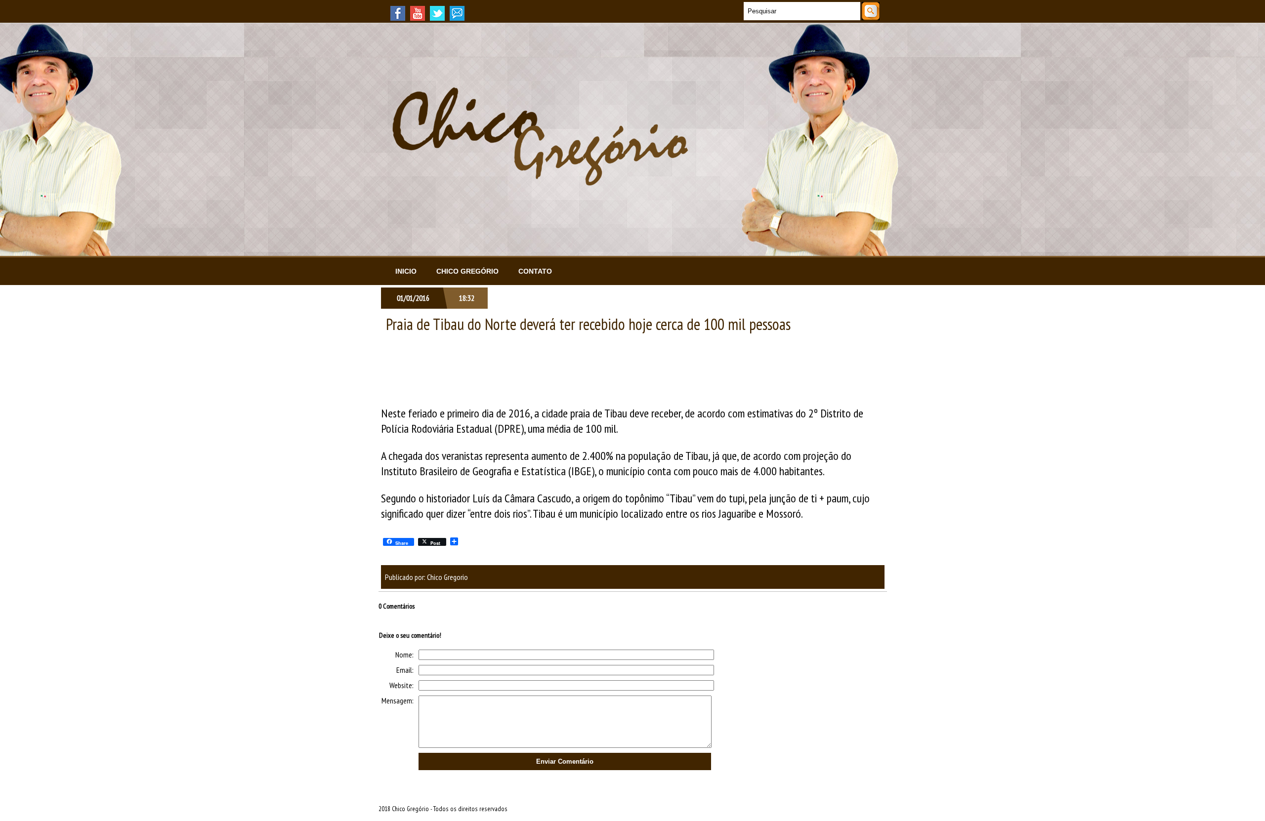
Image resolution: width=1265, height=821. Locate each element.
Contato (535, 271)
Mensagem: (397, 700)
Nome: (404, 654)
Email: (405, 670)
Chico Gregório (467, 271)
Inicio (406, 271)
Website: (401, 685)
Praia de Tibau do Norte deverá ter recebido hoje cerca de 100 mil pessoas (588, 324)
